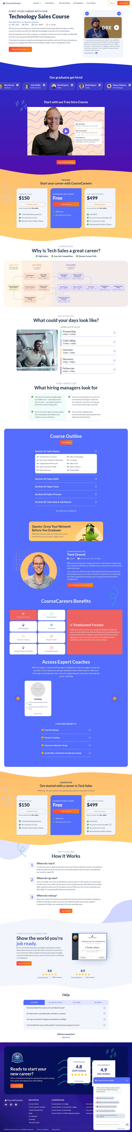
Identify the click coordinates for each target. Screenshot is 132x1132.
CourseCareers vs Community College (64, 1107)
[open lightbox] (103, 27)
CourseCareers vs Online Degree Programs (65, 1113)
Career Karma (42, 977)
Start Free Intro (66, 204)
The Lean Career (34, 1122)
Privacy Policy (56, 1129)
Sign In (112, 3)
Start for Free (66, 442)
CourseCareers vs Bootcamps (61, 1110)
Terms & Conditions (43, 1129)
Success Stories (34, 1104)
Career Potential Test (36, 1110)
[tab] (23, 615)
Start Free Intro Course (66, 162)
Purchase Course (32, 204)
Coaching (32, 1119)
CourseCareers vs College (60, 1104)
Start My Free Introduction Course (80, 585)
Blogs (31, 1113)
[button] (37, 3)
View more (66, 1037)
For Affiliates (33, 1116)
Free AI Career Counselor (37, 1107)
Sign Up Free (123, 3)
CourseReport (76, 977)
